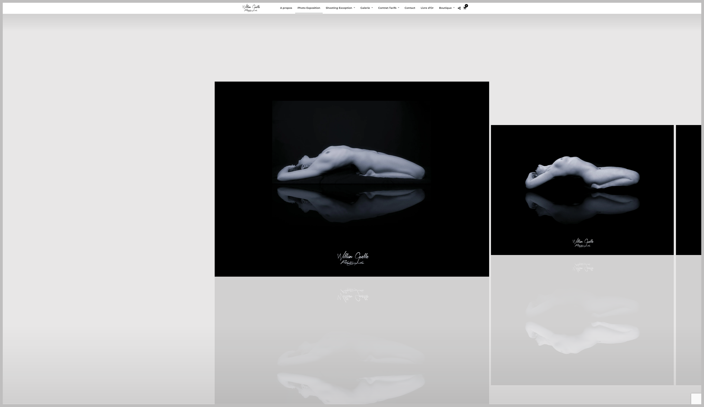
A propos (286, 8)
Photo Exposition (309, 8)
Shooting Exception (339, 8)
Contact (410, 8)
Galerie (365, 8)
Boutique (445, 8)
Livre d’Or (427, 8)
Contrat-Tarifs (387, 8)
